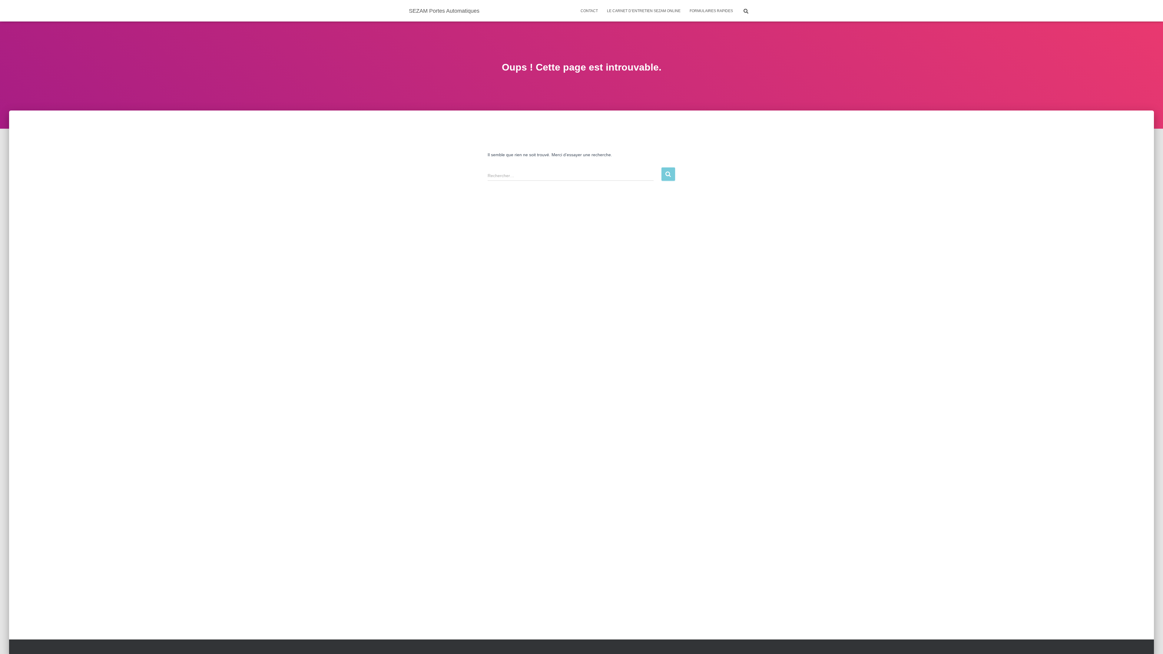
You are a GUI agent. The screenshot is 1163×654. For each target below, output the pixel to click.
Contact (589, 11)
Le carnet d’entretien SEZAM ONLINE (644, 11)
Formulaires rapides (711, 11)
